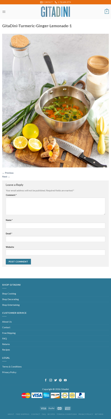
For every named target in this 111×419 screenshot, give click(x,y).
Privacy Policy (9, 372)
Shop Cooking (9, 293)
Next (6, 176)
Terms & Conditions (12, 366)
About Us (7, 321)
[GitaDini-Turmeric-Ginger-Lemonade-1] (55, 100)
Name (9, 220)
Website (10, 247)
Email (9, 233)
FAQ (4, 338)
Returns (6, 344)
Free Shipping (9, 333)
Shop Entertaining (11, 304)
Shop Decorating (10, 299)
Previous (8, 172)
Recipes (6, 349)
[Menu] (4, 11)
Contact (6, 327)
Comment (11, 195)
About (11, 414)
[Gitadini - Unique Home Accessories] (55, 11)
